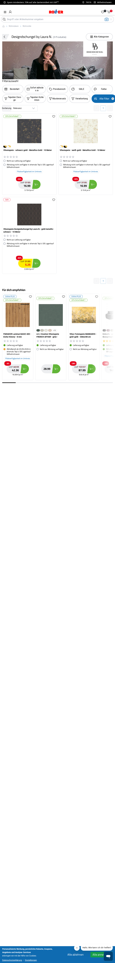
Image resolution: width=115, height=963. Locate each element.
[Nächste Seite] (110, 108)
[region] (57, 338)
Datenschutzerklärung (12, 960)
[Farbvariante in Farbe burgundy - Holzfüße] (108, 330)
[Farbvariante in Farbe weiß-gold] (9, 146)
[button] (10, 12)
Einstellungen (31, 960)
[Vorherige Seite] (96, 108)
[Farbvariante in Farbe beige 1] (42, 330)
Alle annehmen (101, 954)
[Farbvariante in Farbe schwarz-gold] (5, 146)
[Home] (56, 11)
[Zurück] (5, 37)
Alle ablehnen (75, 954)
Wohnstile (27, 26)
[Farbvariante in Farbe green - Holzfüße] (112, 330)
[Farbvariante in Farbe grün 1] (38, 330)
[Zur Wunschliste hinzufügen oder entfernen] (53, 116)
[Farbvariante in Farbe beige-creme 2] (50, 330)
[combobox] (20, 108)
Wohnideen (14, 26)
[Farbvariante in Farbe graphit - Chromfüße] (104, 330)
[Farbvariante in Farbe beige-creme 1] (46, 330)
